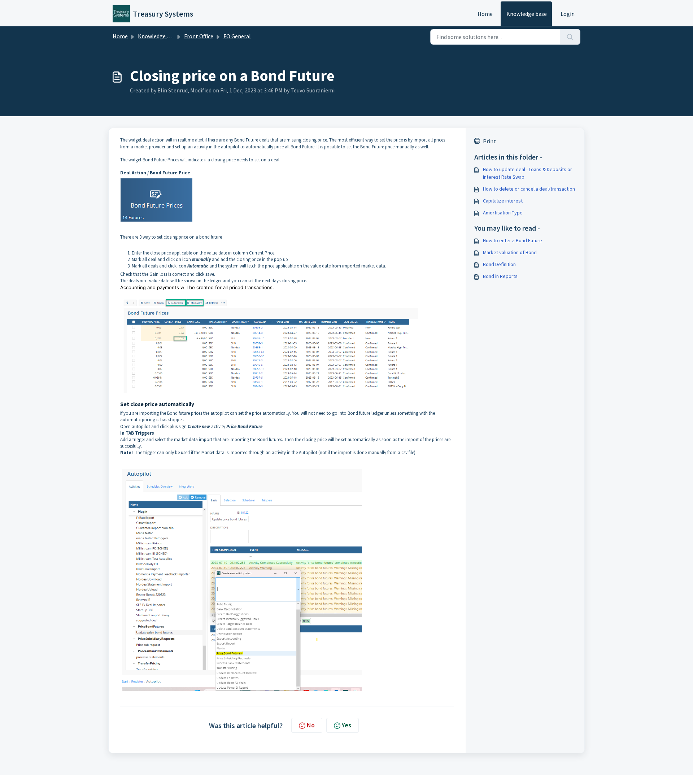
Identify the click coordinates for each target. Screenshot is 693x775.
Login (568, 13)
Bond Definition (499, 264)
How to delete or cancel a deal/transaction (529, 189)
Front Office (198, 36)
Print (489, 141)
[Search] (570, 37)
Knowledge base (526, 13)
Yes (346, 725)
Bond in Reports (500, 276)
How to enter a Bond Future (512, 240)
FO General (237, 36)
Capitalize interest (503, 200)
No (311, 725)
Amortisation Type (503, 212)
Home (485, 13)
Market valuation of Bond (510, 252)
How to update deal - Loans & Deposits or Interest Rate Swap (527, 173)
